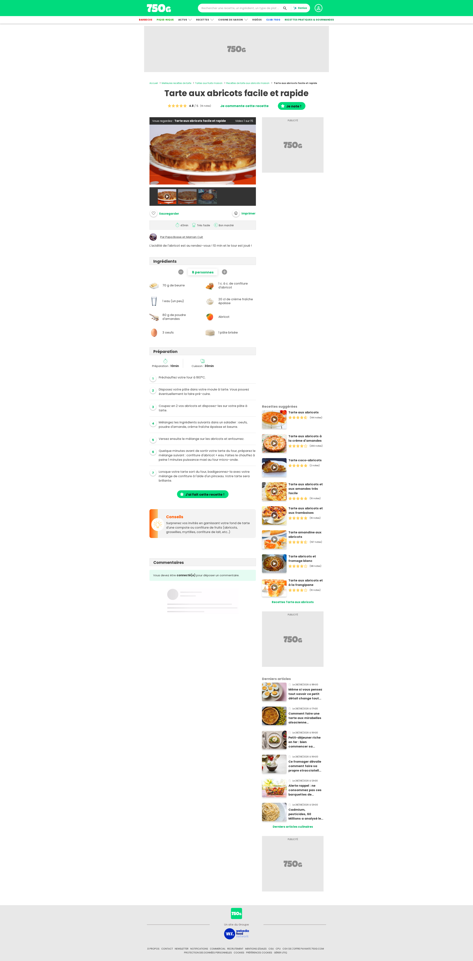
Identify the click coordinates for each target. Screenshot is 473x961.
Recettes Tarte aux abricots (293, 602)
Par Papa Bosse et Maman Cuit (181, 237)
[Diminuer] (180, 272)
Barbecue (145, 19)
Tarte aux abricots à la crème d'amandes (305, 438)
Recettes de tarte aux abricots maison (247, 83)
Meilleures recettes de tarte (176, 83)
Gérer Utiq (280, 952)
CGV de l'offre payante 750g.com (303, 948)
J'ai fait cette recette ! (204, 494)
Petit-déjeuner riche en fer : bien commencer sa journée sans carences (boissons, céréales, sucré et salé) (304, 742)
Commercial (217, 948)
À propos (153, 948)
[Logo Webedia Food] (236, 933)
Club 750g (273, 19)
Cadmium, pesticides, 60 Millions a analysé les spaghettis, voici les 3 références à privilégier (305, 814)
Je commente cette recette (244, 106)
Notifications (199, 948)
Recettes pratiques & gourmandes (309, 19)
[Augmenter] (224, 272)
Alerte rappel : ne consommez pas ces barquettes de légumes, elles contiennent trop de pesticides (304, 790)
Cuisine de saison (230, 19)
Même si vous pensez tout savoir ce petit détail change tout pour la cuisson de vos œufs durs (305, 694)
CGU (271, 948)
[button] (244, 213)
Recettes (202, 19)
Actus (182, 19)
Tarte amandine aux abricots (304, 534)
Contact (167, 948)
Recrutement (235, 948)
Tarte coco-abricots (305, 460)
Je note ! (293, 106)
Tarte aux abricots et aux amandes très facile (305, 488)
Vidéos (257, 19)
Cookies (239, 952)
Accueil (153, 83)
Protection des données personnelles (208, 952)
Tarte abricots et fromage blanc (302, 558)
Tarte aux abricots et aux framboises (305, 510)
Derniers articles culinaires (293, 827)
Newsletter (181, 948)
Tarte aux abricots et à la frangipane (305, 582)
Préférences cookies (259, 952)
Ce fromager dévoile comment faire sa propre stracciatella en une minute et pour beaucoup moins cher (305, 766)
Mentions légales (256, 948)
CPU (278, 948)
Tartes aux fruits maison (208, 83)
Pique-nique (165, 19)
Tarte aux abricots (303, 412)
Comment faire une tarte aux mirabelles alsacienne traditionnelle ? (304, 718)
